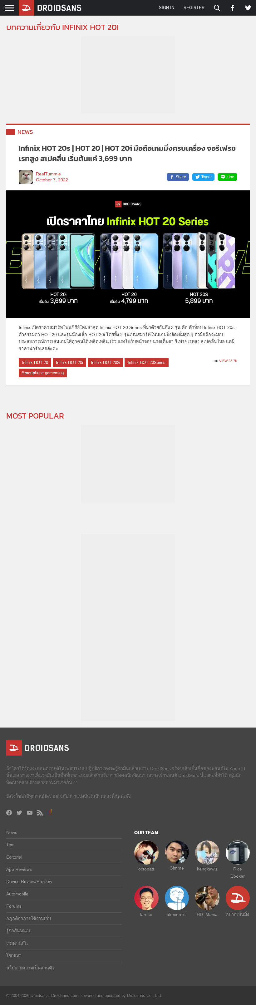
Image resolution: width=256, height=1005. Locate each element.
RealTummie (48, 174)
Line (230, 177)
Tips (10, 844)
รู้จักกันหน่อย (18, 930)
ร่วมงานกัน (17, 943)
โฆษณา (14, 955)
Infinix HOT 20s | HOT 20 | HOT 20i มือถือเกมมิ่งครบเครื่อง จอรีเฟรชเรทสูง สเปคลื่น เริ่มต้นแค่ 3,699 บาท (127, 153)
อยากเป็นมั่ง (237, 914)
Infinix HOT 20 (35, 362)
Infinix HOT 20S (105, 362)
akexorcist (177, 914)
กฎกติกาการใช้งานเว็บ (28, 918)
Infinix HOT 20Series (146, 362)
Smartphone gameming (43, 372)
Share (181, 177)
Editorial (14, 857)
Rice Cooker (237, 872)
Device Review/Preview (29, 881)
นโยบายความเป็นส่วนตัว (30, 967)
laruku (146, 914)
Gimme (177, 867)
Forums (14, 906)
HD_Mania (207, 914)
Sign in (166, 7)
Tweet (206, 177)
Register (194, 7)
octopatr (146, 868)
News (25, 131)
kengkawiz (207, 868)
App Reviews (19, 869)
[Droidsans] (50, 8)
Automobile (17, 893)
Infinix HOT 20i (69, 362)
